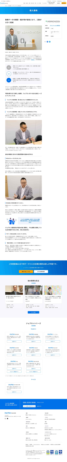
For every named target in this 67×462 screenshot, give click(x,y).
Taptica (32, 59)
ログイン (65, 1)
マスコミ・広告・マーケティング (55, 32)
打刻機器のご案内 (32, 427)
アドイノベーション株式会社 (55, 25)
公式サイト (14, 341)
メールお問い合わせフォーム (29, 406)
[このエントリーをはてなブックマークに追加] (49, 41)
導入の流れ (32, 3)
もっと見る (33, 312)
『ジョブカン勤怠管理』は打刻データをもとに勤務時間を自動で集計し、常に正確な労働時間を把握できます (30, 221)
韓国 (45, 439)
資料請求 (58, 3)
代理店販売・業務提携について (49, 429)
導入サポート (51, 414)
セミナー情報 (39, 3)
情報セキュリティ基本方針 (45, 444)
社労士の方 (54, 1)
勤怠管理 (52, 36)
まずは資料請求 (41, 271)
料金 (35, 3)
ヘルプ (36, 423)
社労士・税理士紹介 (34, 439)
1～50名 (52, 28)
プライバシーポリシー (36, 444)
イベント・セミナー (29, 419)
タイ (47, 439)
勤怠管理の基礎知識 (52, 419)
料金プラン (27, 427)
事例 (29, 3)
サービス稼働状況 (34, 433)
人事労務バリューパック (52, 433)
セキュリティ (34, 414)
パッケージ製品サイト (14, 371)
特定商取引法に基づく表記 (30, 445)
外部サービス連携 (28, 439)
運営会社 (27, 444)
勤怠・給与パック (47, 435)
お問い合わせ (49, 1)
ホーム (6, 5)
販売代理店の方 (60, 1)
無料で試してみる (26, 271)
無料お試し (63, 3)
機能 (24, 3)
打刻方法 (27, 3)
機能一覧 (27, 414)
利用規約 (31, 444)
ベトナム (49, 439)
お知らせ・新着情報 (29, 433)
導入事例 (9, 5)
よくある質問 (32, 423)
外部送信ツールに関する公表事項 (55, 444)
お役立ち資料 (47, 419)
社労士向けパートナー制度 (49, 427)
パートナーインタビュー (58, 429)
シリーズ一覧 (47, 433)
